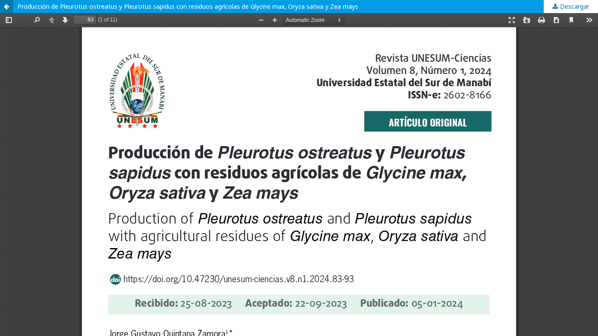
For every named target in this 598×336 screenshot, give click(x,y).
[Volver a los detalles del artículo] (6, 6)
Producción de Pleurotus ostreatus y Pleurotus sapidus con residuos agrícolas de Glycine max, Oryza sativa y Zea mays (188, 6)
